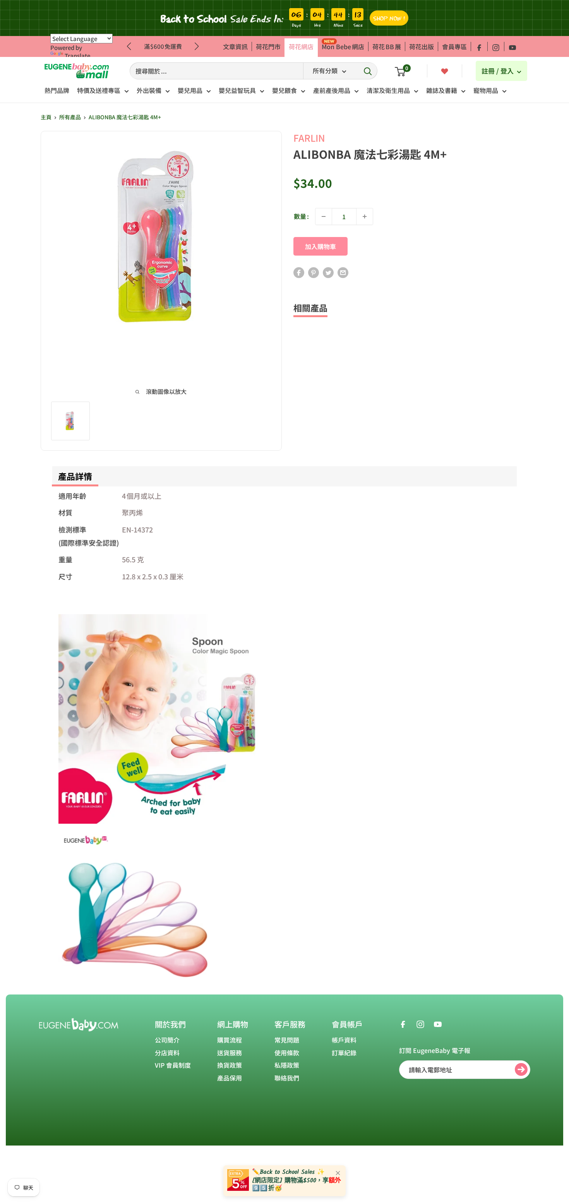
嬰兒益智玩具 (237, 90)
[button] (197, 46)
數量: (301, 216)
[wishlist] (444, 70)
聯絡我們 (286, 1077)
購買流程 (229, 1039)
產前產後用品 (331, 90)
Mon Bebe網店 (343, 46)
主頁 (46, 117)
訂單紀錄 (344, 1052)
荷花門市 (268, 46)
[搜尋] (367, 70)
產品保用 (229, 1077)
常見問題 (286, 1039)
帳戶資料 (344, 1039)
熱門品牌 (57, 90)
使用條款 (286, 1052)
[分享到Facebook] (298, 272)
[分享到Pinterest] (313, 272)
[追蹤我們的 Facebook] (479, 46)
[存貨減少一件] (323, 216)
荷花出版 (421, 46)
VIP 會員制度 (173, 1065)
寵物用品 (485, 90)
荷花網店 (301, 46)
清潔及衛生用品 (388, 90)
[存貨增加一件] (364, 216)
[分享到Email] (343, 272)
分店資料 (167, 1052)
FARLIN (309, 137)
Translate (77, 56)
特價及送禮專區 (98, 90)
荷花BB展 (386, 46)
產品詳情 (75, 476)
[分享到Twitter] (328, 272)
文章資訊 (235, 46)
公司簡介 (167, 1039)
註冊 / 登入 (498, 71)
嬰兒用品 (190, 90)
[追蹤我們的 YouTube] (512, 46)
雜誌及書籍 (441, 90)
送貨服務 (229, 1052)
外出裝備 (149, 90)
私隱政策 (286, 1065)
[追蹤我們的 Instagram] (496, 46)
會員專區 (454, 46)
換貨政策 (229, 1065)
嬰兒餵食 (284, 90)
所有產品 (70, 117)
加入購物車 (320, 246)
